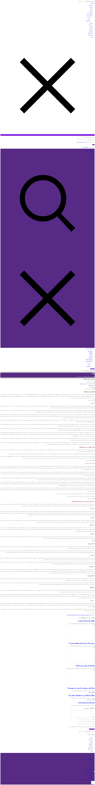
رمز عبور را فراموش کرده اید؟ (81, 142)
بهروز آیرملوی (82, 383)
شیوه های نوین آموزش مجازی (86, 702)
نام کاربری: (91, 137)
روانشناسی (90, 744)
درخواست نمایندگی (88, 359)
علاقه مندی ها (88, 20)
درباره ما (91, 10)
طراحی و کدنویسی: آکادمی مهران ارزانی (74, 783)
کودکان (91, 26)
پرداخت (89, 19)
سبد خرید (88, 17)
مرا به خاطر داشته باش (89, 142)
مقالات (91, 8)
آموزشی (91, 23)
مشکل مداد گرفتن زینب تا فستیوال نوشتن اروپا (82, 695)
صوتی (91, 36)
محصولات (91, 766)
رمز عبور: (91, 139)
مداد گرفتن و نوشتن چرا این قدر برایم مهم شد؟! (81, 688)
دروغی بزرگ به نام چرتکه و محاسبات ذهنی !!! (82, 643)
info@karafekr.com (89, 758)
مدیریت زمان (90, 35)
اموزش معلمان (90, 33)
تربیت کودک (90, 739)
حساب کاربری (90, 767)
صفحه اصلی (90, 5)
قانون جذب (90, 31)
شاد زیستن (90, 28)
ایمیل (93, 721)
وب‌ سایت (93, 724)
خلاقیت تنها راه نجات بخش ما (86, 620)
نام (94, 719)
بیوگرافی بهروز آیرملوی (88, 151)
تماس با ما (90, 12)
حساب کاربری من (89, 15)
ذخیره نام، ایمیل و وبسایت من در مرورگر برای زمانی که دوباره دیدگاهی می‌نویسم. (80, 726)
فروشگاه (91, 7)
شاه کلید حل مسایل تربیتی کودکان (85, 665)
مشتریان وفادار (90, 774)
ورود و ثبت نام (92, 368)
